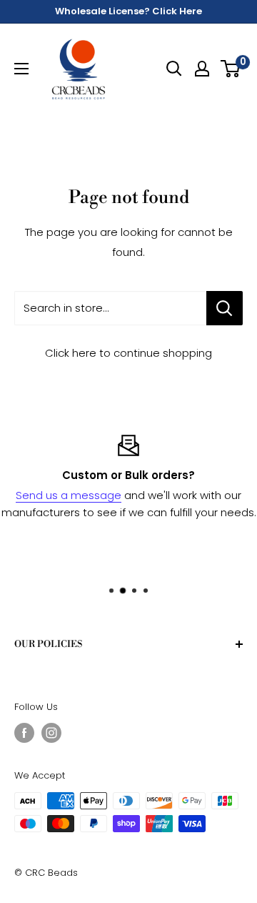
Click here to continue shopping (128, 352)
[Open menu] (21, 68)
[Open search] (174, 69)
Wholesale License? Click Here (128, 11)
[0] (231, 68)
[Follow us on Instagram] (51, 733)
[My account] (202, 69)
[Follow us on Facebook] (24, 733)
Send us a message (68, 495)
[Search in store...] (224, 308)
